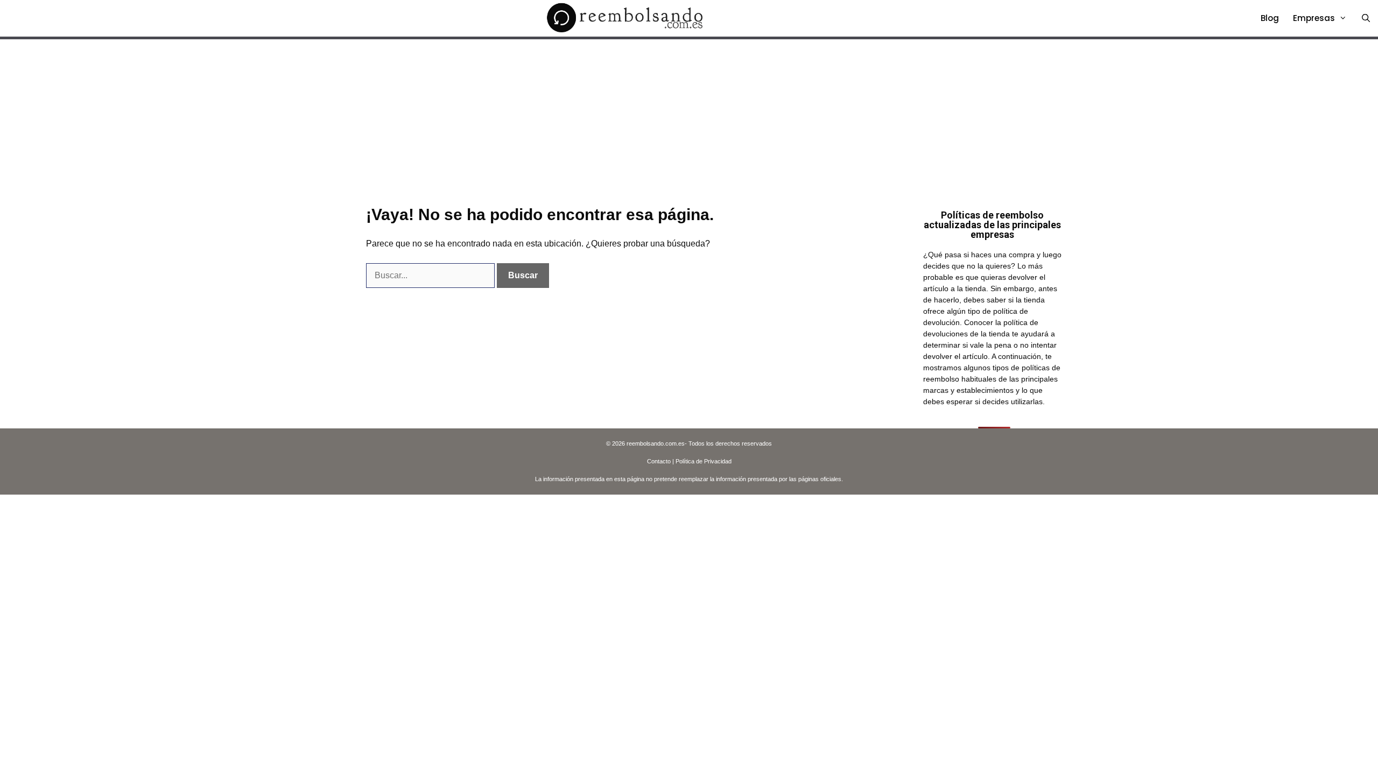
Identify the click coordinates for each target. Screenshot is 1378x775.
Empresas (1314, 18)
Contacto (659, 461)
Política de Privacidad (704, 461)
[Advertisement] (689, 120)
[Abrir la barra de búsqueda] (1366, 18)
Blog (1270, 18)
